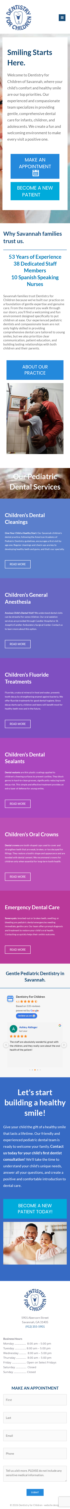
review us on (25, 1015)
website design (52, 1505)
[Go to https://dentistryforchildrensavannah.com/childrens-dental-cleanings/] (35, 536)
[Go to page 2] (35, 1070)
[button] (35, 166)
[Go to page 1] (32, 1070)
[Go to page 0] (29, 1069)
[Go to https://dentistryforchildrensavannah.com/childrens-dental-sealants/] (35, 775)
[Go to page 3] (37, 1070)
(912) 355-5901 (35, 1326)
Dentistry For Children (30, 996)
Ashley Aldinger (28, 1027)
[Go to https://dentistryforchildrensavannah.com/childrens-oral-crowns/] (35, 852)
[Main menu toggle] (62, 17)
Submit (35, 1492)
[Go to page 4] (40, 1069)
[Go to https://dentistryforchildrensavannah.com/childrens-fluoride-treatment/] (35, 695)
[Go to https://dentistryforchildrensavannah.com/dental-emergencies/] (35, 925)
